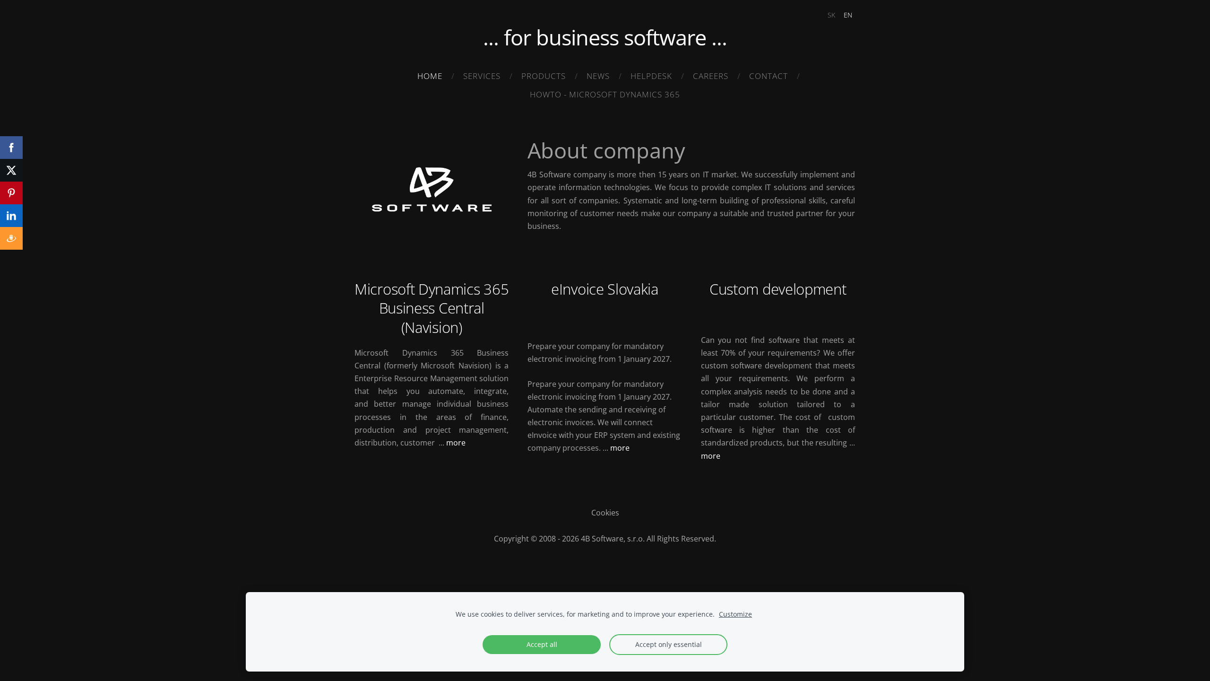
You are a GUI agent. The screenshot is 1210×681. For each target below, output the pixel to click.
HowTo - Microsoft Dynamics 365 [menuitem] (605, 94)
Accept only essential (668, 644)
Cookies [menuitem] (605, 512)
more (456, 442)
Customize (735, 614)
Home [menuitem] (429, 75)
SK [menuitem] (831, 14)
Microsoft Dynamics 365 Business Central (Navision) (431, 308)
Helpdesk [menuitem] (651, 75)
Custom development (777, 289)
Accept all (542, 644)
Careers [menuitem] (710, 75)
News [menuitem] (598, 75)
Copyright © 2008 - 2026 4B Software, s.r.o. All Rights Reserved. (605, 538)
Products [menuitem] (543, 75)
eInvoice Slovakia (604, 289)
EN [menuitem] (848, 14)
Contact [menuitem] (768, 75)
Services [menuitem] (482, 75)
